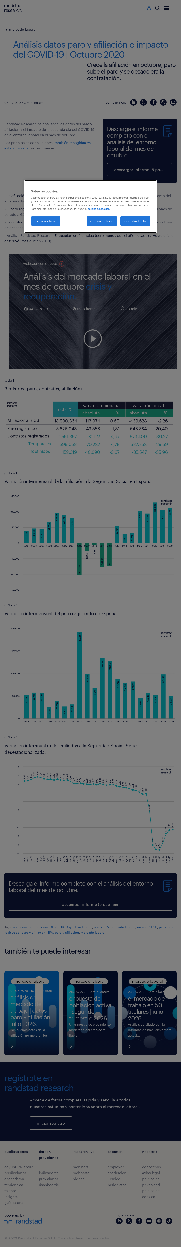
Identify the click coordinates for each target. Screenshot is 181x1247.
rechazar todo (102, 221)
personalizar (46, 221)
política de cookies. (99, 208)
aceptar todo (135, 221)
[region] (90, 206)
